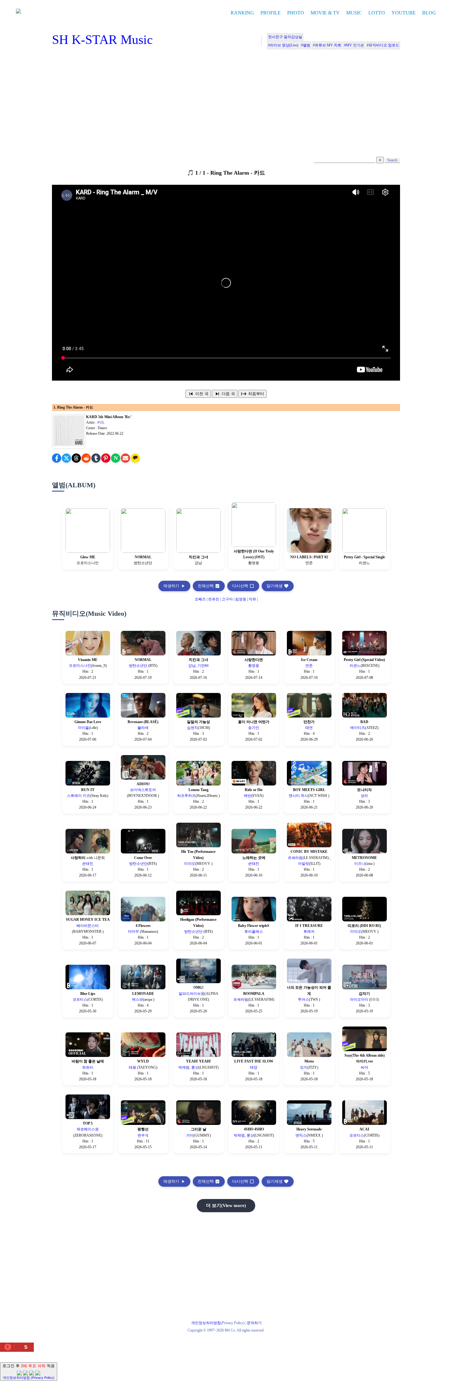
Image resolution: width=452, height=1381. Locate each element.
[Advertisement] (226, 104)
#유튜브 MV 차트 (327, 45)
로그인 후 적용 (28, 1371)
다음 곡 (224, 394)
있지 (303, 1067)
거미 (189, 1135)
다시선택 (243, 586)
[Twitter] (66, 458)
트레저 (309, 931)
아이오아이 (359, 999)
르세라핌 (295, 858)
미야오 (189, 863)
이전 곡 (198, 394)
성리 (364, 795)
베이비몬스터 (88, 926)
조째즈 (200, 599)
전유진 (213, 599)
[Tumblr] (96, 458)
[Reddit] (86, 458)
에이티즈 (357, 728)
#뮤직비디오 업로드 (383, 45)
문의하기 (254, 1323)
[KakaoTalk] (135, 458)
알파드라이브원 (191, 993)
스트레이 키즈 (78, 795)
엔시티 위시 (298, 795)
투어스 (303, 999)
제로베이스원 (88, 1129)
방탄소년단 (138, 665)
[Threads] (76, 458)
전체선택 (209, 586)
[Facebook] (56, 458)
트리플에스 (253, 931)
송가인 (253, 728)
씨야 (364, 1067)
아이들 (83, 728)
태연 (309, 728)
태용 (133, 1067)
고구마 (227, 599)
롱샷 (195, 1067)
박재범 (183, 1067)
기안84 (202, 665)
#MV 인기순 (354, 45)
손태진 (87, 863)
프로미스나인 (80, 665)
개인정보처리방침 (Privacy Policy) (28, 1377)
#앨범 (305, 45)
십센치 (192, 728)
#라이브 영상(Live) (283, 45)
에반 (247, 795)
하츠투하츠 (186, 795)
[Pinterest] (105, 458)
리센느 (355, 665)
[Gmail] (125, 458)
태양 (253, 1067)
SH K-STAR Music (102, 40)
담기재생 (278, 586)
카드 (101, 422)
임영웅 (240, 599)
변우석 (143, 1135)
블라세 (143, 728)
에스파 (137, 999)
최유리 (87, 1067)
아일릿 (303, 863)
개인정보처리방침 (206, 1323)
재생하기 (174, 586)
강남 (192, 665)
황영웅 (253, 665)
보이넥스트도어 (143, 790)
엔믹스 (301, 1135)
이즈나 (359, 863)
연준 (309, 665)
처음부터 (252, 394)
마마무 (134, 931)
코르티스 (80, 999)
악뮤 (252, 599)
